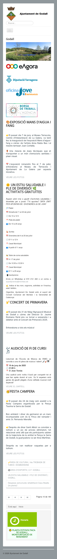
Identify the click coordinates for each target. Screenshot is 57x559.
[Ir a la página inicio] (9, 497)
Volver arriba (49, 553)
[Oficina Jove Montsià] (22, 93)
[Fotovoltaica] (22, 532)
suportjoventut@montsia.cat (17, 281)
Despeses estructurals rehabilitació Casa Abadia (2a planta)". (28, 484)
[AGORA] (22, 66)
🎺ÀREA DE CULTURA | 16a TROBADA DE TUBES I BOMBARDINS (26, 463)
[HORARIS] (22, 519)
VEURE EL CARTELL (15, 386)
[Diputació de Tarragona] (22, 79)
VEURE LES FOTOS (15, 177)
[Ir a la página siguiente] (22, 497)
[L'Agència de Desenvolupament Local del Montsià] (22, 110)
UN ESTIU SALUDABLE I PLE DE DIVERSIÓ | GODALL (28, 476)
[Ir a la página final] (28, 497)
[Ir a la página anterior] (15, 497)
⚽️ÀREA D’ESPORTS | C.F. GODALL (24, 470)
